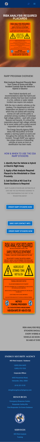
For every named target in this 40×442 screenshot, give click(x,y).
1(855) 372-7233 (20, 368)
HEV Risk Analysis (20, 434)
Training (20, 437)
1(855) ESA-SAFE (20, 365)
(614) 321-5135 (20, 385)
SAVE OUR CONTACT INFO (20, 223)
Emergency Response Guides (20, 401)
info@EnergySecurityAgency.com (20, 390)
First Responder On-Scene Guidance (20, 407)
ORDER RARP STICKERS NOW (20, 207)
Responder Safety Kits (20, 404)
